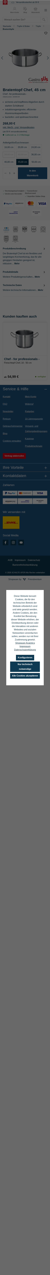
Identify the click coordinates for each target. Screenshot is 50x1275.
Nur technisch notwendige (25, 666)
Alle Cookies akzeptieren (25, 676)
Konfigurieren (25, 657)
